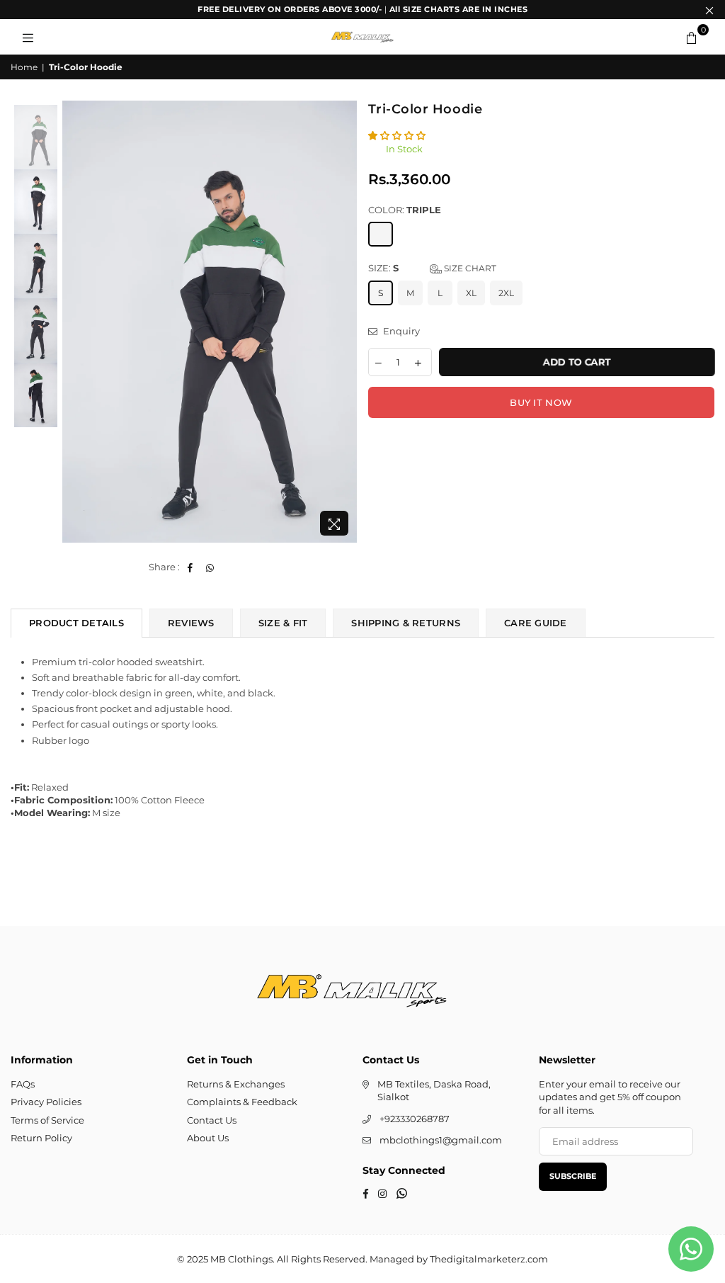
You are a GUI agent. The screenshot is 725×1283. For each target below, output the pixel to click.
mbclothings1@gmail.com (440, 1140)
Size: (432, 267)
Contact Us (211, 1120)
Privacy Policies (46, 1101)
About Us (208, 1137)
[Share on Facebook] (190, 566)
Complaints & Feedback (242, 1101)
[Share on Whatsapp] (210, 566)
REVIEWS (191, 622)
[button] (398, 135)
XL (471, 293)
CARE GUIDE (535, 622)
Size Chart (469, 268)
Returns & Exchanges (236, 1084)
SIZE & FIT (283, 622)
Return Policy (41, 1137)
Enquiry (400, 331)
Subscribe (572, 1176)
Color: (404, 209)
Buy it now (541, 402)
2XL (506, 293)
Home (24, 67)
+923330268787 (414, 1118)
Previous (74, 322)
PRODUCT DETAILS (76, 622)
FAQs (23, 1084)
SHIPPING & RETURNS (405, 622)
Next (345, 322)
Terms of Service (47, 1120)
